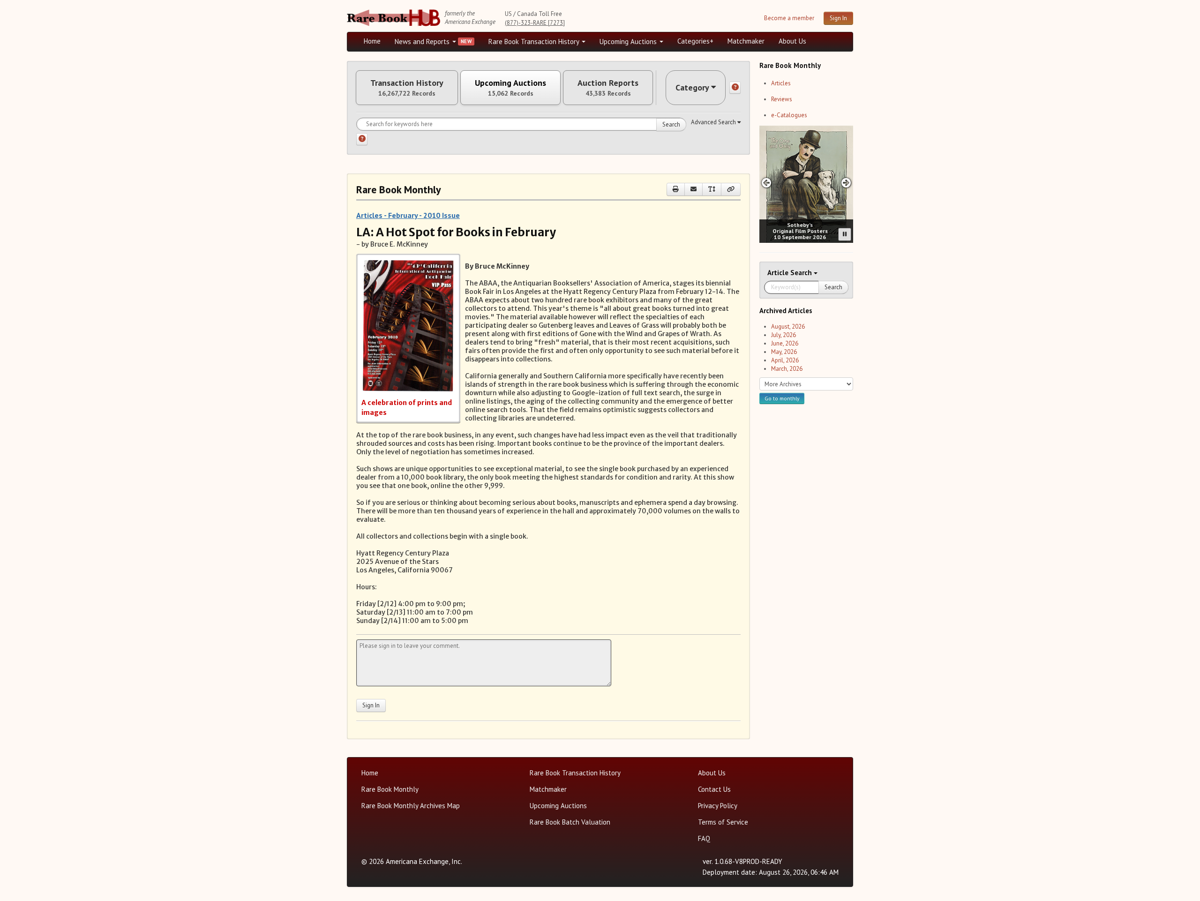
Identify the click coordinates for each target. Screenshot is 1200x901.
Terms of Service (723, 822)
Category (692, 87)
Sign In (838, 18)
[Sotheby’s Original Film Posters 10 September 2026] (806, 184)
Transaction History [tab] (406, 87)
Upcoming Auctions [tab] (510, 87)
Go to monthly (782, 398)
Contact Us (714, 789)
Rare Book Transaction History (534, 41)
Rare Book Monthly (390, 789)
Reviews (781, 99)
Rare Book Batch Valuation (570, 822)
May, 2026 (784, 352)
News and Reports (423, 41)
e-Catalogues (789, 115)
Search (671, 124)
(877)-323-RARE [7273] (535, 23)
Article (778, 272)
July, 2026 (783, 335)
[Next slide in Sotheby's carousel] (846, 182)
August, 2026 (788, 326)
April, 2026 (785, 360)
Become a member (789, 18)
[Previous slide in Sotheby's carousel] (766, 182)
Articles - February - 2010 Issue (408, 215)
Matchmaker (746, 41)
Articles (781, 83)
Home (372, 41)
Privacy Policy (717, 805)
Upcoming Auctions (629, 41)
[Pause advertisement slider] (844, 234)
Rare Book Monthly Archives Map (410, 805)
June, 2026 (784, 343)
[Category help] (735, 88)
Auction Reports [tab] (608, 87)
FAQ (704, 838)
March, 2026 (786, 369)
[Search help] (362, 139)
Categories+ (695, 41)
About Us (792, 41)
